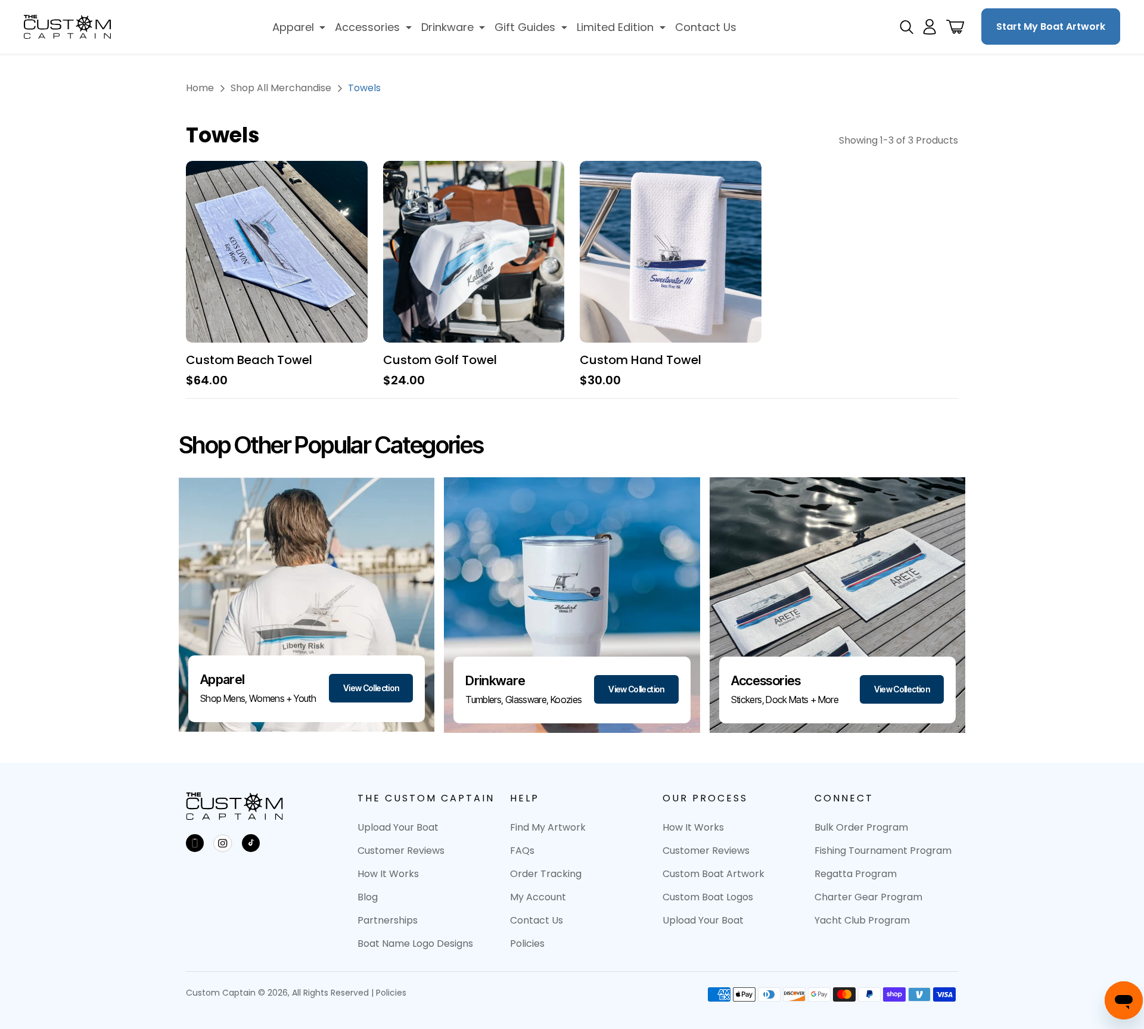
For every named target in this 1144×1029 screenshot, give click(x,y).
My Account (538, 897)
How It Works (388, 874)
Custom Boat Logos (708, 897)
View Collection (371, 688)
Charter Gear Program (868, 897)
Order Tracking (546, 874)
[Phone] (195, 843)
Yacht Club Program (862, 920)
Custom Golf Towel (440, 360)
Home (200, 88)
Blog (368, 897)
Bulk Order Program (861, 827)
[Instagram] (222, 843)
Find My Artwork (548, 827)
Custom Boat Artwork (713, 874)
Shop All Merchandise (281, 88)
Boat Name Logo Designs (415, 943)
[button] (299, 27)
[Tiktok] (251, 843)
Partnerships (388, 920)
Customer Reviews (401, 850)
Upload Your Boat (398, 827)
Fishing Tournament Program (883, 850)
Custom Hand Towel (640, 360)
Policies (527, 943)
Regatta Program (856, 874)
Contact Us (536, 920)
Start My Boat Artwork (1050, 26)
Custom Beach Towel (249, 360)
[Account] (929, 26)
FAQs (522, 850)
